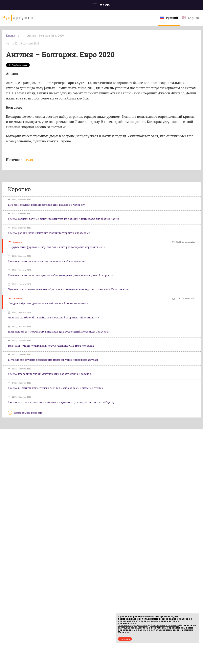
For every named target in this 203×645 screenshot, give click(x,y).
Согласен (125, 638)
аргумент (19, 17)
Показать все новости (28, 412)
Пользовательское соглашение (164, 625)
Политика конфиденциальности (132, 625)
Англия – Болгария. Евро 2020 (45, 35)
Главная (10, 35)
